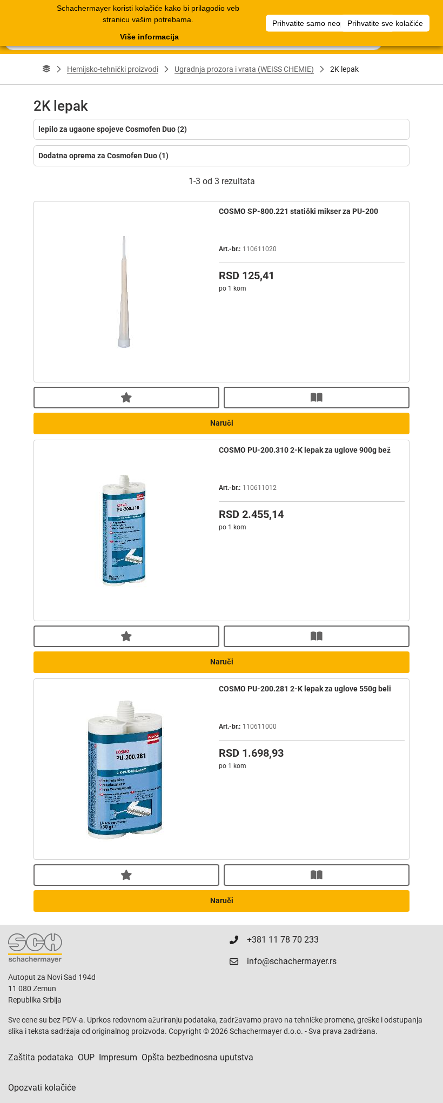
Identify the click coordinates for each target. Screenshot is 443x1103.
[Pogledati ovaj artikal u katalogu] (317, 397)
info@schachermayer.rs (292, 961)
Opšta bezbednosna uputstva (197, 1057)
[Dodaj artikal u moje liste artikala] (126, 397)
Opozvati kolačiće (42, 1087)
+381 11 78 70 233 (283, 939)
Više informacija (149, 36)
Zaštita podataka (40, 1057)
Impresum (118, 1057)
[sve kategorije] (46, 69)
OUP (86, 1057)
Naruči (221, 423)
